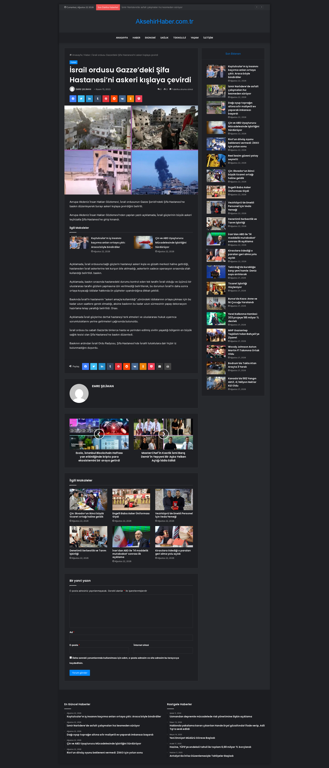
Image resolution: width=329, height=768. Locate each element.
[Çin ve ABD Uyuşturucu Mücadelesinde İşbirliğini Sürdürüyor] (143, 242)
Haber (136, 37)
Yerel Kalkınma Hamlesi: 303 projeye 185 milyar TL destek (243, 317)
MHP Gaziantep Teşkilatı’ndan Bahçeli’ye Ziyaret (243, 334)
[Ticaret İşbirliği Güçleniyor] (216, 288)
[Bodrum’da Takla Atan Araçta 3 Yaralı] (216, 368)
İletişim (208, 37)
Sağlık (164, 37)
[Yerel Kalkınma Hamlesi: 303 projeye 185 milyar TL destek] (216, 318)
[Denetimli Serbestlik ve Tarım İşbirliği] (88, 536)
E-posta (75, 645)
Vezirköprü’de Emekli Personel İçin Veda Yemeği (174, 515)
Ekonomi (150, 37)
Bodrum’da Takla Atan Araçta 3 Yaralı (242, 365)
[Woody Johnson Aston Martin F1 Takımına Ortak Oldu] (216, 351)
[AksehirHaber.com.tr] (164, 21)
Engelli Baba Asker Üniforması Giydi (131, 515)
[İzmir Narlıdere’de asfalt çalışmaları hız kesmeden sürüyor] (216, 91)
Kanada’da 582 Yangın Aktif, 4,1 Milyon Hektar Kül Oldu (242, 382)
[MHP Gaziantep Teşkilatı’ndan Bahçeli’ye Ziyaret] (216, 335)
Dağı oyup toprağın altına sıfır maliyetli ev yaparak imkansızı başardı (157, 7)
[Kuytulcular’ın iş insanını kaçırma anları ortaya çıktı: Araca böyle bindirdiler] (79, 242)
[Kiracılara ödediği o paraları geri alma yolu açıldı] (174, 536)
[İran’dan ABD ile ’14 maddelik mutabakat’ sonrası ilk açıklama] (131, 536)
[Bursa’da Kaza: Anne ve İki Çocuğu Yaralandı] (216, 303)
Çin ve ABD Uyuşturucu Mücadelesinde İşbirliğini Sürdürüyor (170, 242)
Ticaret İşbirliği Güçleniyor (237, 285)
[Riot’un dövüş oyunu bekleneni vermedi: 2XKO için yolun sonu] (216, 144)
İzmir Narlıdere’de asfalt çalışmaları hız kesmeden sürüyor (243, 90)
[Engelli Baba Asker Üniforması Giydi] (131, 499)
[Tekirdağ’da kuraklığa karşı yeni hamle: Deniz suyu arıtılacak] (216, 271)
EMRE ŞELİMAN (83, 89)
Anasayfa (122, 37)
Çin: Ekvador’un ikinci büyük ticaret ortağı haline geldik (87, 515)
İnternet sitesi (141, 645)
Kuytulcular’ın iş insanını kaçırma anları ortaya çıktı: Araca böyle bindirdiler (108, 242)
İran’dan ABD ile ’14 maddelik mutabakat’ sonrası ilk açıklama (130, 554)
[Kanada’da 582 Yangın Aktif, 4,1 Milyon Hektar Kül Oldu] (216, 383)
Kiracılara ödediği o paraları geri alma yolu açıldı (173, 552)
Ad (72, 632)
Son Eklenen (233, 53)
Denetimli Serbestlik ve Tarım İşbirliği (88, 552)
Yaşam (195, 37)
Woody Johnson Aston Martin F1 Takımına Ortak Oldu (243, 350)
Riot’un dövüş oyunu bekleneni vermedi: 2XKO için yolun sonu (243, 143)
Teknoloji (179, 37)
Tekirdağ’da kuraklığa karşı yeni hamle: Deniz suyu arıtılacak (242, 270)
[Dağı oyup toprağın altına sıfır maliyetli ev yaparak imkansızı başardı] (216, 107)
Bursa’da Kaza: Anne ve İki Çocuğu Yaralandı (242, 300)
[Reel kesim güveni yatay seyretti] (216, 160)
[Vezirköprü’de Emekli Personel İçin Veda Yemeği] (174, 499)
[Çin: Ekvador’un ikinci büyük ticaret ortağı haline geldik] (88, 499)
